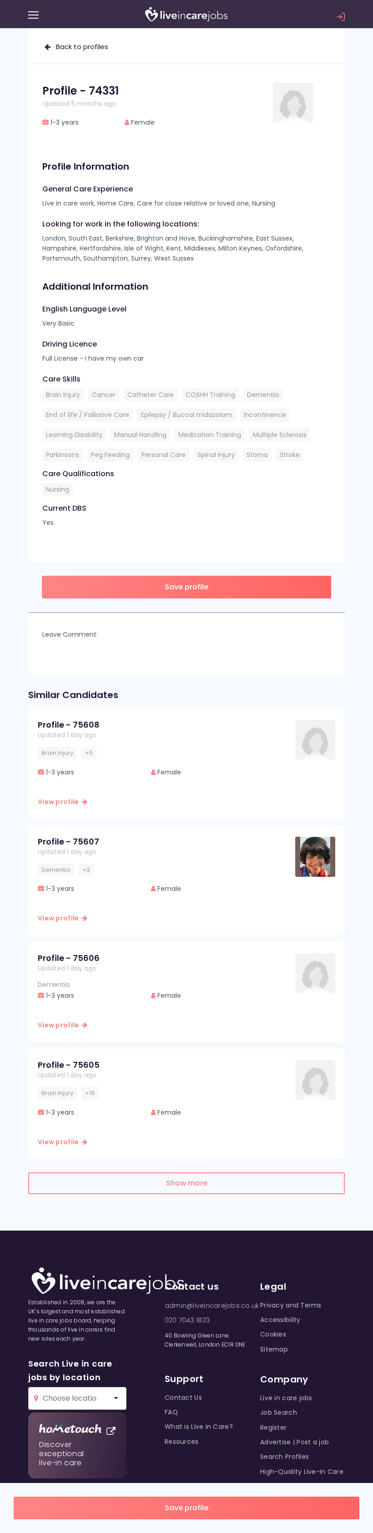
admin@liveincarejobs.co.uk (212, 1305)
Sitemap (274, 1349)
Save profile (186, 1508)
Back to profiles (79, 46)
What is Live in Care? (199, 1426)
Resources (182, 1441)
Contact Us (183, 1397)
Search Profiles (284, 1456)
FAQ (171, 1412)
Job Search (278, 1412)
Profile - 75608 (69, 724)
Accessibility (280, 1319)
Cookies (273, 1334)
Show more (186, 1183)
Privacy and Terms (291, 1305)
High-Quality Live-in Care (301, 1471)
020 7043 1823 (187, 1320)
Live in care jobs (286, 1397)
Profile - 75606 (69, 958)
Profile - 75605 (69, 1065)
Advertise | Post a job (294, 1442)
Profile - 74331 (80, 90)
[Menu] (33, 15)
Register (273, 1427)
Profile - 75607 (68, 841)
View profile (60, 801)
